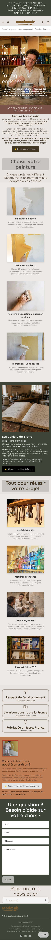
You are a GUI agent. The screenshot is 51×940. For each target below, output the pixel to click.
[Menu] (3, 22)
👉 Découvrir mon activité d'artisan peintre (22, 786)
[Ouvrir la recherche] (8, 22)
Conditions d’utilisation (36, 931)
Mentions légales (36, 929)
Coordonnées (35, 926)
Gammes (46, 29)
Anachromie (28, 922)
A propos (12, 29)
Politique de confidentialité (20, 926)
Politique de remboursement (17, 931)
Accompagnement (25, 29)
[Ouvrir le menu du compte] (42, 22)
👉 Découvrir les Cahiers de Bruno (18, 469)
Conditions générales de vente (19, 929)
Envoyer (8, 879)
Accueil (4, 29)
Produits (38, 29)
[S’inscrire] (45, 900)
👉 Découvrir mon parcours (25, 149)
